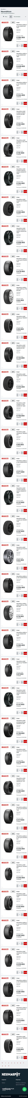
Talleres (3, 1082)
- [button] (17, 45)
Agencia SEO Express (20, 1084)
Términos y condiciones (21, 1082)
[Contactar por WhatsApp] (24, 1089)
